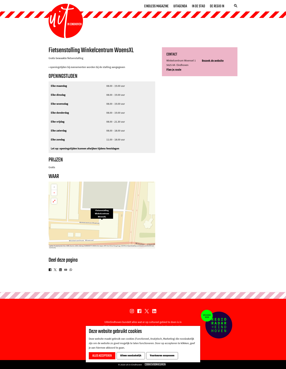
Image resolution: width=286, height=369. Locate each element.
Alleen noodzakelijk (130, 356)
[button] (102, 215)
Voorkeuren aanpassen (162, 356)
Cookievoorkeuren (155, 364)
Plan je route (173, 69)
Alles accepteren (102, 355)
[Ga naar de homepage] (66, 21)
